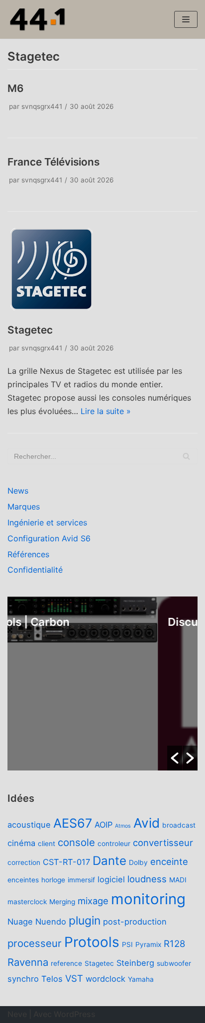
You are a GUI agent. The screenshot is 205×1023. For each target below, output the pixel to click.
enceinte (169, 861)
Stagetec (30, 330)
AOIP (103, 825)
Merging (62, 902)
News (17, 491)
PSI (127, 944)
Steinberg (135, 963)
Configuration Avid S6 (49, 538)
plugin (85, 921)
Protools (91, 942)
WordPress (75, 1014)
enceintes (23, 880)
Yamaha (141, 979)
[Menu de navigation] (186, 19)
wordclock (105, 979)
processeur (34, 943)
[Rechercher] (186, 456)
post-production (135, 922)
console (76, 842)
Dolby (138, 862)
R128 (174, 943)
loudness (147, 878)
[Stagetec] (51, 309)
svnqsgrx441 (41, 106)
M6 (15, 88)
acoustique (29, 825)
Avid (146, 823)
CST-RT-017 (66, 862)
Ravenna (27, 962)
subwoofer (174, 963)
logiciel (111, 879)
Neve (17, 1014)
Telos (52, 979)
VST (74, 978)
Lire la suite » (106, 411)
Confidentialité (35, 570)
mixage (93, 900)
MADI (178, 880)
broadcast (179, 825)
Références (28, 554)
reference (66, 963)
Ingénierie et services (47, 522)
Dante (109, 860)
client (46, 844)
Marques (23, 507)
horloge (53, 880)
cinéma (21, 843)
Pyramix (148, 944)
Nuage (20, 922)
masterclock (27, 902)
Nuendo (50, 922)
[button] (174, 758)
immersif (81, 880)
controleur (114, 844)
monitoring (148, 899)
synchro (23, 979)
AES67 (72, 823)
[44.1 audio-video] (37, 19)
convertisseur (163, 842)
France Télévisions (53, 162)
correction (23, 862)
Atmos (123, 826)
